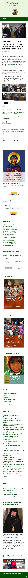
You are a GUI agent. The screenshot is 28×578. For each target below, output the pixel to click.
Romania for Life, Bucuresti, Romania (12, 445)
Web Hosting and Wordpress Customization (12, 575)
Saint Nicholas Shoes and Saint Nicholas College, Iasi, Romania (7, 111)
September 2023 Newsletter (10, 232)
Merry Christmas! (7, 492)
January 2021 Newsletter (9, 242)
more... (13, 548)
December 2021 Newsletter (10, 237)
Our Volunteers (7, 403)
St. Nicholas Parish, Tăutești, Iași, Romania (13, 427)
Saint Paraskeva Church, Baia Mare (11, 418)
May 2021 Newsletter (8, 240)
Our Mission (6, 397)
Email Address (8, 262)
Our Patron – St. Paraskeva (10, 393)
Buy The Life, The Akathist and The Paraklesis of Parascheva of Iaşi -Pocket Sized (13, 185)
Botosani (8, 64)
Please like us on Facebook (12, 141)
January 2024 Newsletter (9, 231)
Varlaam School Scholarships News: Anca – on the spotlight (7, 120)
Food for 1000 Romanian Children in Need (13, 129)
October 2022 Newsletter (9, 236)
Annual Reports (7, 401)
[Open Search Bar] (26, 18)
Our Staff (5, 395)
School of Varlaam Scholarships (11, 454)
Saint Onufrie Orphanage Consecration (12, 496)
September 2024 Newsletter (10, 229)
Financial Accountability (9, 399)
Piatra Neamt (16, 64)
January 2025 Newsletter (9, 228)
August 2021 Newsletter (9, 239)
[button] (8, 88)
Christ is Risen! (6, 487)
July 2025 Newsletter (8, 226)
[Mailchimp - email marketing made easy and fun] (19, 268)
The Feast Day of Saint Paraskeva (11, 494)
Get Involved (6, 405)
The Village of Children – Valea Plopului (12, 459)
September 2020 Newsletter (10, 243)
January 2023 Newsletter (9, 234)
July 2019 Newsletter (8, 245)
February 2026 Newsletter (9, 225)
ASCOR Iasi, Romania (8, 439)
